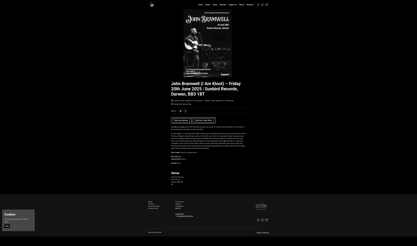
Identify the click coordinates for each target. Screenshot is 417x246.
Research (250, 5)
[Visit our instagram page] (262, 5)
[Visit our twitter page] (180, 111)
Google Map (179, 214)
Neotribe (223, 5)
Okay (7, 226)
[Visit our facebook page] (258, 5)
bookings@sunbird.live (185, 216)
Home (200, 5)
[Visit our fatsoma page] (267, 5)
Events (207, 5)
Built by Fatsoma (263, 232)
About (150, 202)
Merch (241, 5)
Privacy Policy (153, 208)
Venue (215, 5)
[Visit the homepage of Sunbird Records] (151, 4)
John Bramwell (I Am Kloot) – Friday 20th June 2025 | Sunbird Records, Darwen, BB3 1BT (206, 89)
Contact (151, 204)
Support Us (233, 5)
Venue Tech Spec (154, 206)
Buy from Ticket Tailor (204, 120)
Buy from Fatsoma (181, 120)
